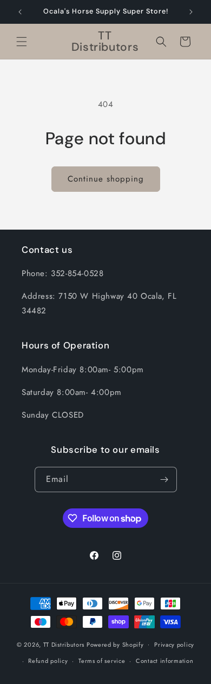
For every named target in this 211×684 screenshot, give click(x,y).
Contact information (164, 660)
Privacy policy (174, 644)
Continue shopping (106, 179)
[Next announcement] (191, 12)
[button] (22, 41)
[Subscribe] (164, 479)
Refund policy (48, 660)
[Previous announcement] (20, 12)
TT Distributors (64, 644)
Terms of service (101, 660)
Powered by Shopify (115, 644)
